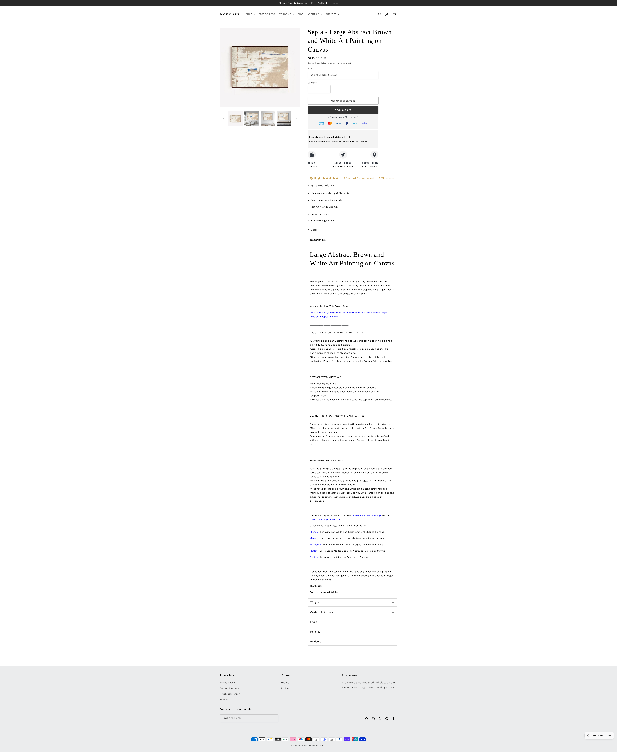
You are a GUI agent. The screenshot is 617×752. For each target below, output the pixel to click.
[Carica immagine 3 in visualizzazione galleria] (268, 118)
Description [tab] (318, 239)
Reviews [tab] (315, 641)
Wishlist (224, 699)
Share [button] (314, 229)
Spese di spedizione (318, 63)
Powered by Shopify (317, 745)
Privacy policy (228, 682)
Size (310, 68)
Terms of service (229, 688)
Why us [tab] (315, 602)
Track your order (230, 694)
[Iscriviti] (274, 718)
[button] (250, 14)
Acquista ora (343, 109)
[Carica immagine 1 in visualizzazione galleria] (235, 118)
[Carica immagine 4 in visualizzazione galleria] (284, 118)
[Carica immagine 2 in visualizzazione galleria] (251, 118)
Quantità (312, 82)
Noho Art (302, 745)
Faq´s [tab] (313, 621)
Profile (285, 688)
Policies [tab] (315, 631)
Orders (285, 682)
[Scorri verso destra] (296, 118)
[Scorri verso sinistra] (223, 118)
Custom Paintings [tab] (321, 612)
